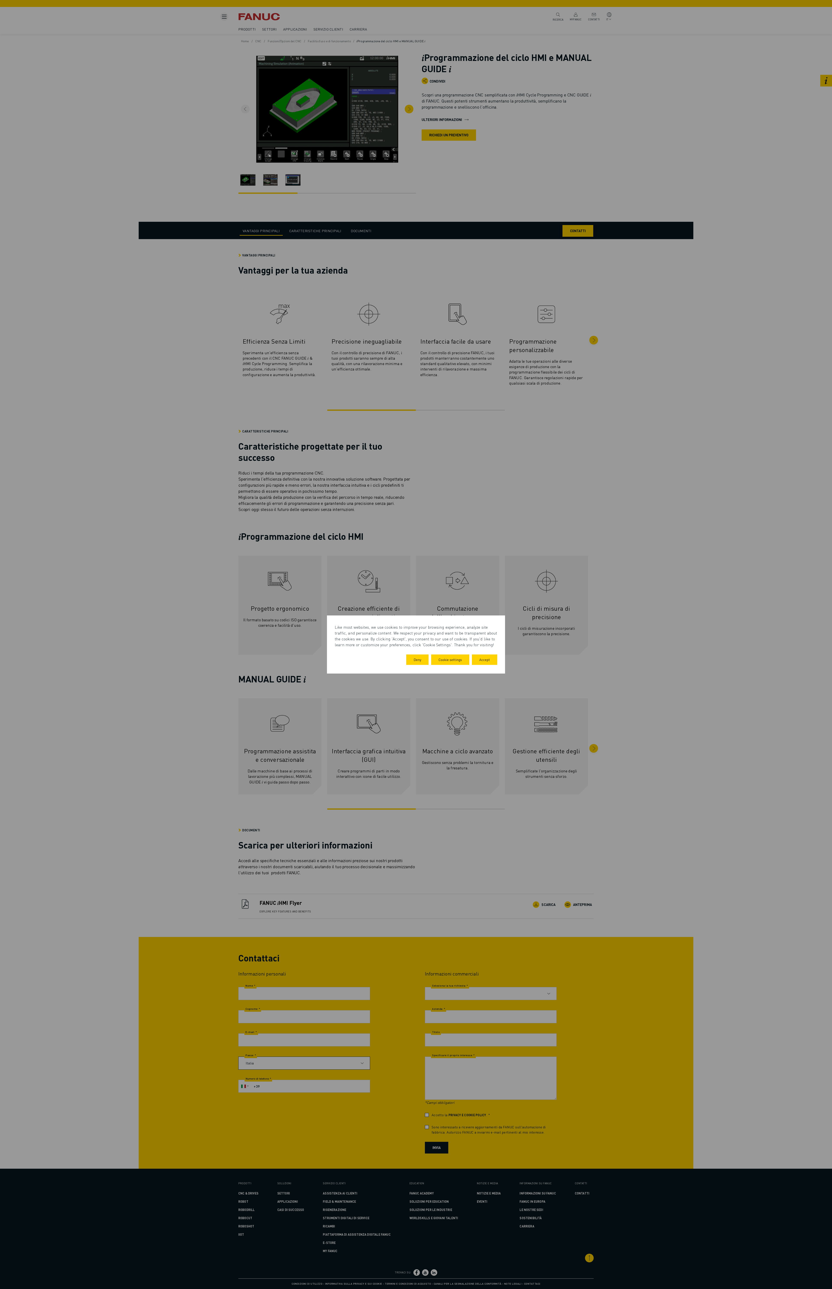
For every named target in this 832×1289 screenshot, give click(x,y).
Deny (417, 659)
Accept (484, 659)
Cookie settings (450, 659)
